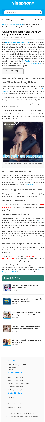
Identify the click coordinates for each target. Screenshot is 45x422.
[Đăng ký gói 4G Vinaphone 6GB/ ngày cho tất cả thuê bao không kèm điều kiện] (7, 328)
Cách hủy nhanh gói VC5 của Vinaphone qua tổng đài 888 (26, 341)
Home (4, 24)
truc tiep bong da (10, 419)
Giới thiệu (11, 397)
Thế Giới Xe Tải (28, 413)
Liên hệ (10, 401)
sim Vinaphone (27, 61)
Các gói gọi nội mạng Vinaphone (18, 383)
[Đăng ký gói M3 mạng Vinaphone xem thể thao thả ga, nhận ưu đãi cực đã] (7, 315)
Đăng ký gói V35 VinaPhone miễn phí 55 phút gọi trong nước (26, 286)
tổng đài (41, 220)
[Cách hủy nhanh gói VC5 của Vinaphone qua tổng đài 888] (7, 342)
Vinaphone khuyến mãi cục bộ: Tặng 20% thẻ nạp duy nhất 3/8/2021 (27, 300)
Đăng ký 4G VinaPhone (15, 380)
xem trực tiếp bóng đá (25, 419)
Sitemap (11, 369)
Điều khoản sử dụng (14, 407)
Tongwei (19, 413)
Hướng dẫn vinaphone (15, 24)
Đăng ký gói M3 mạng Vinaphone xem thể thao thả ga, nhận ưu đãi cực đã (27, 314)
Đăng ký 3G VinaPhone (15, 377)
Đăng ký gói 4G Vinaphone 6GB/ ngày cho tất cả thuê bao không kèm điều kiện (27, 327)
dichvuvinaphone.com (34, 63)
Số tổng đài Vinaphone (15, 386)
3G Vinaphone (10, 20)
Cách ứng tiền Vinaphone (16, 390)
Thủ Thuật (38, 20)
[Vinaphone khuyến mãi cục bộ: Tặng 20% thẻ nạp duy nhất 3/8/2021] (7, 301)
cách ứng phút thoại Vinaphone (17, 42)
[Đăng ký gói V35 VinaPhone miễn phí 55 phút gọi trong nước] (7, 287)
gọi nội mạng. (29, 184)
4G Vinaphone (25, 20)
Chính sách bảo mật (14, 404)
